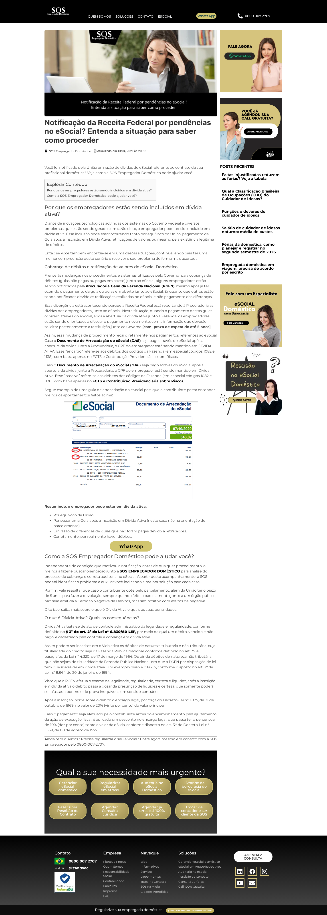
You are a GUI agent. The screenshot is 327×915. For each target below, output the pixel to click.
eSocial (165, 16)
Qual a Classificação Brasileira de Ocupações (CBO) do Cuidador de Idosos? (250, 195)
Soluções (124, 16)
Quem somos (99, 16)
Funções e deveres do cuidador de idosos (243, 213)
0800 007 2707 (257, 16)
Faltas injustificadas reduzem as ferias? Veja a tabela (251, 176)
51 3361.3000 (79, 868)
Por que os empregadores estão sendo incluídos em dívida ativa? (99, 190)
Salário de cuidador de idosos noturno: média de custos (251, 230)
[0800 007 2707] (240, 15)
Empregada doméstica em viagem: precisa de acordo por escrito (248, 268)
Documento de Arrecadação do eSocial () (99, 341)
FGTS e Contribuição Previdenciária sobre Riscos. (138, 381)
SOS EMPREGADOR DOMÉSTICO (150, 571)
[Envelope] (252, 883)
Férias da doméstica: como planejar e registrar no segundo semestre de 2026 (249, 248)
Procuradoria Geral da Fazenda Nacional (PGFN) (130, 286)
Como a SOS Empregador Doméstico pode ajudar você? (92, 196)
